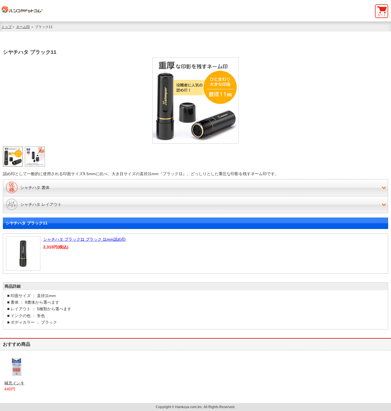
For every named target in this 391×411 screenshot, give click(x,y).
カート (381, 15)
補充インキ (14, 383)
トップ (6, 27)
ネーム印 (23, 27)
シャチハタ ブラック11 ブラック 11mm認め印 (84, 239)
